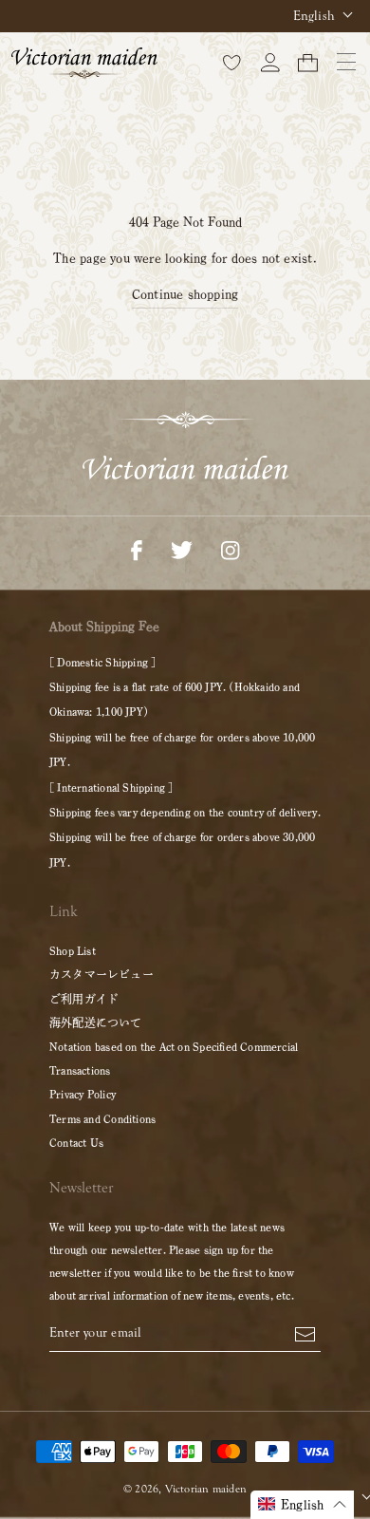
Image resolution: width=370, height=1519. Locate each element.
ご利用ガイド (84, 998)
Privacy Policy (82, 1093)
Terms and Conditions (102, 1118)
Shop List (72, 950)
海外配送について (95, 1022)
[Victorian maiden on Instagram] (230, 548)
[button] (302, 1505)
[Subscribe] (305, 1333)
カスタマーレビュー (101, 974)
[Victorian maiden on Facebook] (137, 548)
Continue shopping (185, 294)
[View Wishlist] (232, 61)
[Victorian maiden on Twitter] (182, 548)
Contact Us (76, 1142)
